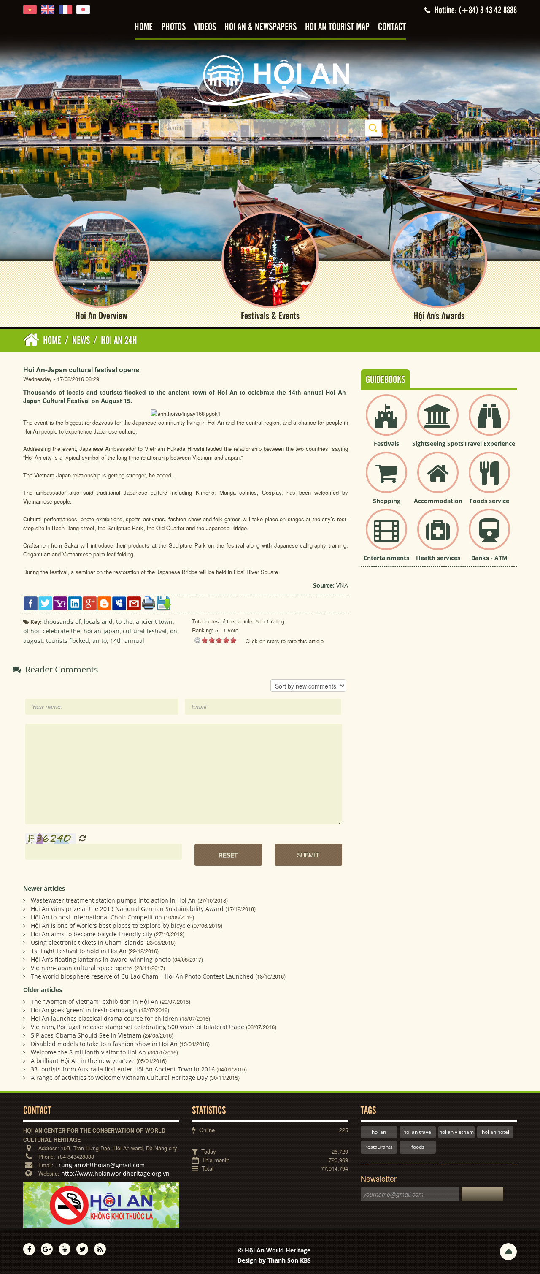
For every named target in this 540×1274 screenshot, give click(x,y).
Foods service (489, 501)
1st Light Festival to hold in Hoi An (79, 951)
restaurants (379, 1146)
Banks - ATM (489, 558)
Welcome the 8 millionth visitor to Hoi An (88, 1052)
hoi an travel (417, 1132)
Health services (438, 558)
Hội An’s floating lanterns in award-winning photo (101, 959)
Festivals (386, 443)
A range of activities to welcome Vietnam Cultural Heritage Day (119, 1077)
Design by (274, 1260)
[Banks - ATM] (489, 536)
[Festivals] (386, 422)
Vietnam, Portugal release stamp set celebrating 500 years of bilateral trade (137, 1027)
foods (417, 1146)
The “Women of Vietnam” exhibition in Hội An (94, 1002)
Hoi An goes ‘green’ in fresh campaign (84, 1010)
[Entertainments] (386, 536)
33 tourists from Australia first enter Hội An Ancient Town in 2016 (123, 1069)
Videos (205, 27)
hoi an (379, 1132)
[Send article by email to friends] (134, 603)
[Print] (148, 603)
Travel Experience (489, 443)
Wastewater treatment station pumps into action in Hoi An (113, 900)
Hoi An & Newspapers (260, 27)
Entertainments (386, 558)
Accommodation (438, 501)
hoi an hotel (495, 1132)
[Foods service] (489, 479)
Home (144, 27)
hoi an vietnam (456, 1132)
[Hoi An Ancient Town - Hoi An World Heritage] (270, 80)
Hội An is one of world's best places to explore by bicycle (110, 926)
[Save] (163, 603)
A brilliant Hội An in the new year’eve (83, 1061)
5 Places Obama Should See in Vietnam (86, 1035)
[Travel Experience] (489, 422)
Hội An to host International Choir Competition (96, 917)
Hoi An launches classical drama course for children (104, 1018)
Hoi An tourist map (337, 27)
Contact (392, 27)
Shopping (386, 501)
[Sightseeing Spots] (437, 422)
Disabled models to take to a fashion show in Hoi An (104, 1044)
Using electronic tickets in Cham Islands (87, 942)
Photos (173, 27)
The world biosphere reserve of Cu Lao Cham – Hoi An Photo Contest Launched (142, 976)
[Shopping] (386, 479)
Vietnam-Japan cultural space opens (82, 968)
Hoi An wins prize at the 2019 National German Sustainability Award (127, 909)
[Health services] (438, 536)
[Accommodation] (438, 479)
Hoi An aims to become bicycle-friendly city (91, 934)
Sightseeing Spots (438, 443)
